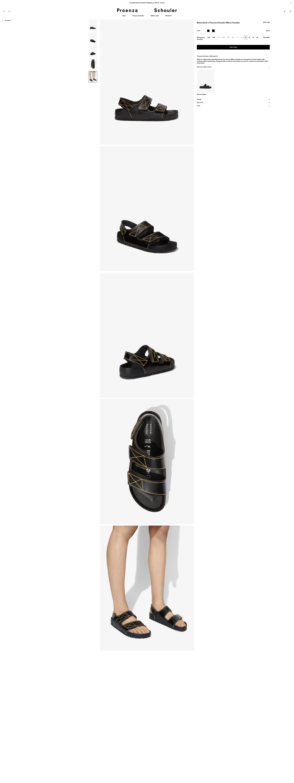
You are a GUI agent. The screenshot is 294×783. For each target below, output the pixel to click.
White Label (155, 16)
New (124, 16)
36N (213, 37)
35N (208, 37)
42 (242, 37)
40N (234, 37)
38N (224, 37)
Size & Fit (200, 102)
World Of (168, 16)
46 (257, 37)
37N (219, 37)
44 (249, 37)
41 (238, 37)
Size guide (266, 37)
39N (229, 37)
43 (245, 37)
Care (198, 106)
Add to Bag (233, 47)
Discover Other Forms (204, 67)
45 (253, 37)
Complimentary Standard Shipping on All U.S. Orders (147, 3)
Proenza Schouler (138, 16)
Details (199, 99)
